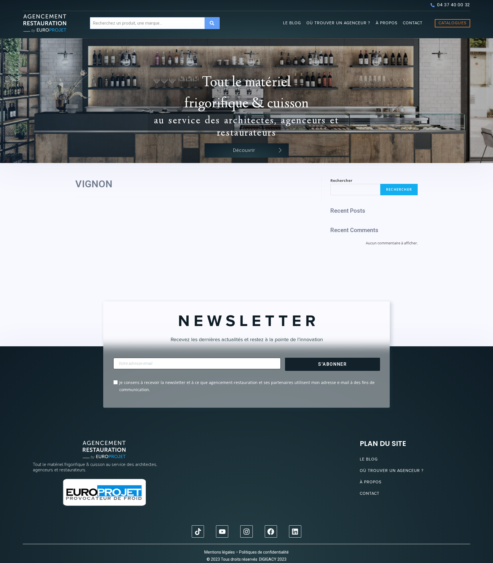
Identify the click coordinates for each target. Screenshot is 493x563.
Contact (413, 23)
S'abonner (332, 364)
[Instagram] (246, 531)
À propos (386, 23)
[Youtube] (222, 531)
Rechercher (341, 180)
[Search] (212, 23)
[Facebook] (271, 531)
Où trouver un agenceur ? (338, 23)
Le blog (292, 23)
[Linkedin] (295, 531)
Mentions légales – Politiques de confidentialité (246, 552)
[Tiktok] (198, 531)
